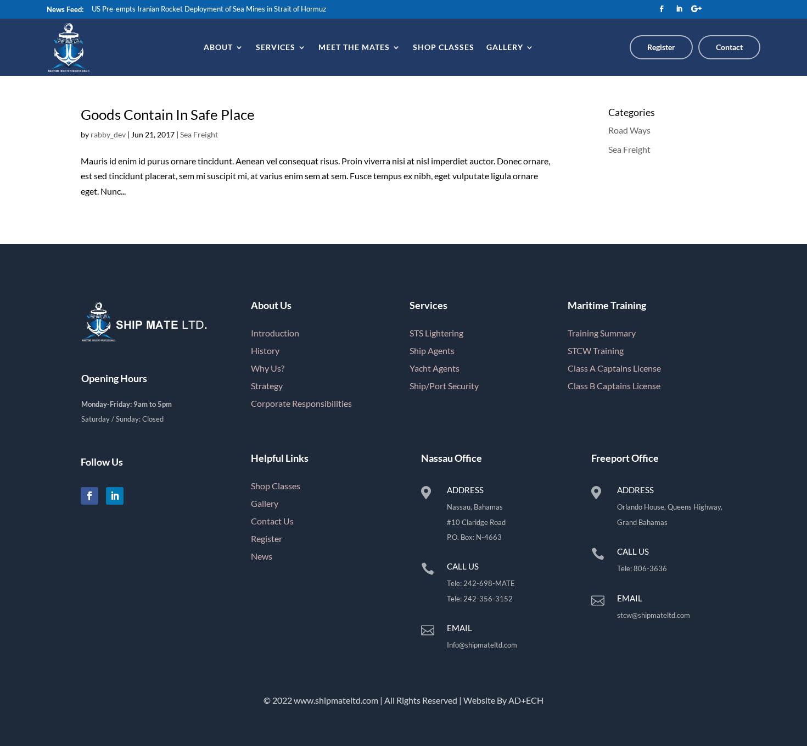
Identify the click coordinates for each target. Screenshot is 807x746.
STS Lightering (436, 333)
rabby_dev (108, 134)
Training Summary (602, 333)
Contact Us (272, 521)
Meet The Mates (354, 47)
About (218, 47)
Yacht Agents (434, 368)
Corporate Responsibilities (301, 403)
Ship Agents (432, 350)
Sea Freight (199, 134)
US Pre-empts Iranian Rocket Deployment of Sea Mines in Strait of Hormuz (209, 8)
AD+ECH (525, 700)
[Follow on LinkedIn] (679, 8)
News (261, 556)
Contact (729, 47)
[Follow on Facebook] (661, 8)
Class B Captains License (614, 385)
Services (275, 47)
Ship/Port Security (444, 385)
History (265, 350)
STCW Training (596, 350)
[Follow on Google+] (696, 8)
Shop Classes (443, 47)
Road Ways (629, 130)
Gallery (504, 47)
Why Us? (267, 368)
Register (661, 47)
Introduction (275, 333)
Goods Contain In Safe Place (168, 114)
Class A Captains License (614, 368)
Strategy (267, 385)
